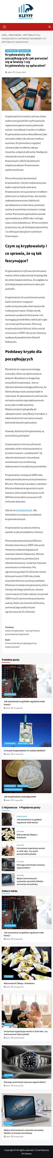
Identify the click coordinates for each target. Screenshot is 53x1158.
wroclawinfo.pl (24, 510)
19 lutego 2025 (19, 987)
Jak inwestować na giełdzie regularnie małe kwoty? (29, 821)
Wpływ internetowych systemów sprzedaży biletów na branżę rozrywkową (30, 881)
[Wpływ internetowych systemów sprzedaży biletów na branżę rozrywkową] (8, 879)
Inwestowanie (11, 51)
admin (9, 72)
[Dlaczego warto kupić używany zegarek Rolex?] (8, 864)
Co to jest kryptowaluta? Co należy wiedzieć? (24, 750)
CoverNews (40, 1150)
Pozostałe (20, 831)
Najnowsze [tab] (10, 807)
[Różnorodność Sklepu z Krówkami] (8, 834)
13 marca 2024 (18, 1137)
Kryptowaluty (24, 51)
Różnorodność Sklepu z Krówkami (19, 983)
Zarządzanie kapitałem (13, 789)
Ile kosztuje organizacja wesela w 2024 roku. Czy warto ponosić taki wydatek (31, 851)
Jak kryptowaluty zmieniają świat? (20, 796)
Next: (21, 643)
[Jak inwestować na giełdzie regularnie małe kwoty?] (26, 681)
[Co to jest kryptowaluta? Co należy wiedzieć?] (26, 730)
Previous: (22, 631)
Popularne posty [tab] (30, 807)
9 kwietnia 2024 (19, 1038)
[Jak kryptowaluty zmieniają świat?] (26, 776)
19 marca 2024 (18, 1086)
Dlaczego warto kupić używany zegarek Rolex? (25, 1082)
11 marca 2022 (20, 72)
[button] (4, 26)
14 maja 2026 (18, 708)
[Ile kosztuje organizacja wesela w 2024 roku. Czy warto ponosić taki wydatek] (8, 849)
